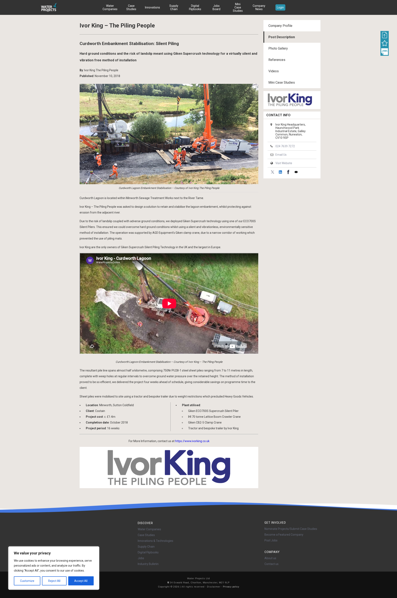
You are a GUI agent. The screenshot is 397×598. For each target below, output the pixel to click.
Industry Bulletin (148, 564)
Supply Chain (173, 7)
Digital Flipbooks (195, 7)
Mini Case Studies (238, 7)
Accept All (80, 581)
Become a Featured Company (283, 534)
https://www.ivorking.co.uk (192, 441)
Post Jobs (270, 540)
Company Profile (280, 26)
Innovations (152, 7)
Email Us (281, 154)
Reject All (54, 581)
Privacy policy (231, 586)
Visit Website (283, 163)
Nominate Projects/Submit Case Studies (290, 528)
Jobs (141, 558)
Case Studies (131, 7)
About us (270, 558)
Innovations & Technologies (155, 540)
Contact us (271, 564)
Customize (27, 581)
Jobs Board (216, 7)
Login (280, 7)
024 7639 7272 (285, 146)
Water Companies (110, 7)
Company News (259, 7)
